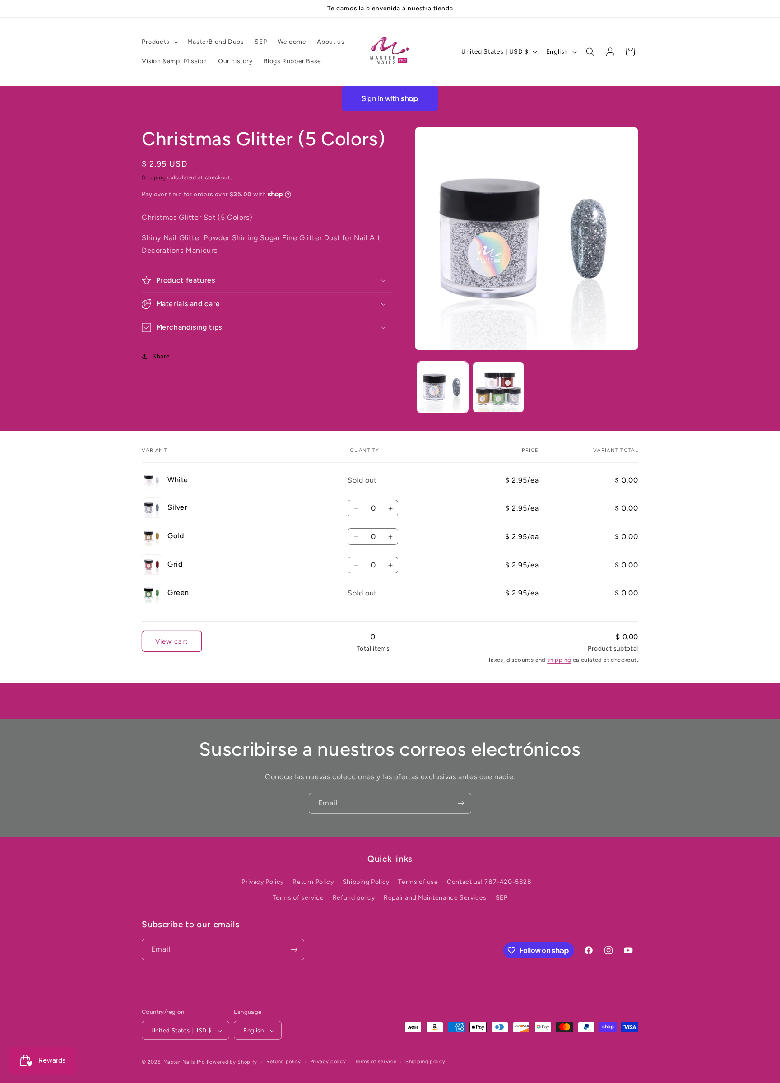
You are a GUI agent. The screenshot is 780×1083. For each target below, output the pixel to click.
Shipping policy (425, 1062)
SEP (502, 898)
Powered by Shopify (232, 1062)
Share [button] (161, 356)
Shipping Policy (366, 882)
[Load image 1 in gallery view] (442, 387)
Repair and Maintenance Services (435, 898)
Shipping (154, 177)
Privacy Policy (262, 882)
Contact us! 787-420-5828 (489, 882)
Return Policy (313, 882)
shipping (559, 659)
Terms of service (298, 898)
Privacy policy (328, 1062)
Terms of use (418, 882)
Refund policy (354, 898)
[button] (159, 42)
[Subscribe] (461, 803)
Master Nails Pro (184, 1062)
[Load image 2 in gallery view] (498, 387)
